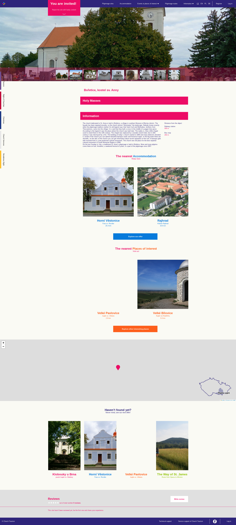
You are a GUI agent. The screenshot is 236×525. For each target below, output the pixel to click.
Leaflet (222, 400)
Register (219, 4)
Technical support (165, 521)
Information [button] (188, 4)
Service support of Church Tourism (190, 521)
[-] (62, 75)
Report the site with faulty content (64, 10)
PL (205, 4)
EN (202, 4)
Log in (230, 4)
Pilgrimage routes (171, 4)
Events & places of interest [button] (147, 4)
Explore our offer (135, 236)
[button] (118, 367)
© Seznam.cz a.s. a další (230, 400)
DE (209, 4)
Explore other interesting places (135, 329)
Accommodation (125, 4)
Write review (179, 499)
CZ (198, 4)
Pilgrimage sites (108, 4)
